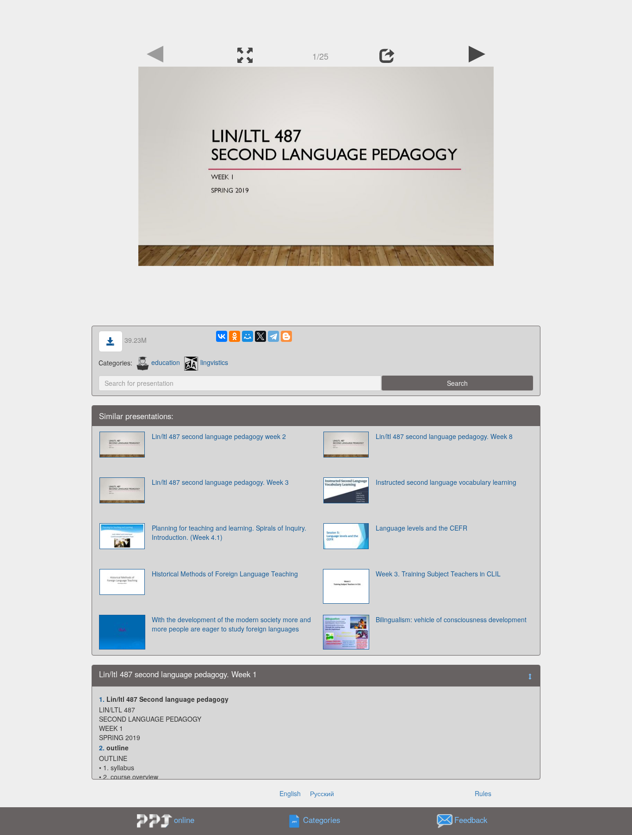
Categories (321, 819)
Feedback (470, 819)
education (165, 362)
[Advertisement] (316, 21)
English (290, 793)
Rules (483, 793)
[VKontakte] (221, 336)
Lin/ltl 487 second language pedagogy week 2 (219, 436)
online (184, 819)
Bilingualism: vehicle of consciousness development (451, 619)
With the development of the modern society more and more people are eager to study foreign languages (231, 624)
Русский (322, 793)
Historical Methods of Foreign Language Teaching (225, 573)
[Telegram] (273, 336)
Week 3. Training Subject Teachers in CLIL (438, 573)
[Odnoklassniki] (234, 336)
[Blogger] (286, 336)
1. (102, 699)
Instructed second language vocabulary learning (446, 482)
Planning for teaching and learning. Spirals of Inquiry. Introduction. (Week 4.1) (229, 532)
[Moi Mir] (247, 336)
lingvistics (214, 362)
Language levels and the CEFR (421, 527)
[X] (260, 336)
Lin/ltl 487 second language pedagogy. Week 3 (220, 482)
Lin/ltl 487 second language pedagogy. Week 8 (444, 436)
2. (102, 747)
